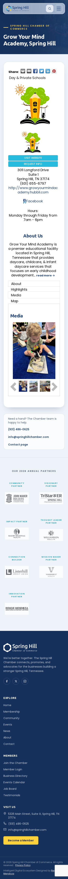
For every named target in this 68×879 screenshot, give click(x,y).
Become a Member (21, 840)
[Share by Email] (29, 71)
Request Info (33, 164)
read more (44, 275)
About (16, 283)
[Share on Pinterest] (54, 71)
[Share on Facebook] (35, 71)
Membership (11, 712)
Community (11, 718)
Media (16, 295)
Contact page (18, 444)
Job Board (9, 789)
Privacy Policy (23, 865)
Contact (9, 744)
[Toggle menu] (59, 8)
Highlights (19, 289)
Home (7, 705)
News (6, 731)
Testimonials (11, 795)
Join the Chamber (15, 763)
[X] (15, 681)
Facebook (34, 201)
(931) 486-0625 (18, 429)
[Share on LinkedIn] (48, 71)
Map (14, 301)
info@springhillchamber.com (28, 437)
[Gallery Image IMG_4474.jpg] (23, 386)
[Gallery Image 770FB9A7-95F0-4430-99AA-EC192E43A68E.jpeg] (49, 386)
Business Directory (15, 776)
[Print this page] (23, 71)
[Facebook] (6, 681)
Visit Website (33, 158)
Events (7, 724)
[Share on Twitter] (41, 71)
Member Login (12, 769)
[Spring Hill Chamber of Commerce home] (17, 9)
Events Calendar (14, 782)
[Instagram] (25, 681)
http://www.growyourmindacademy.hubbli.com (33, 190)
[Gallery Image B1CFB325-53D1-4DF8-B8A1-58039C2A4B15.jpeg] (33, 386)
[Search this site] (49, 8)
